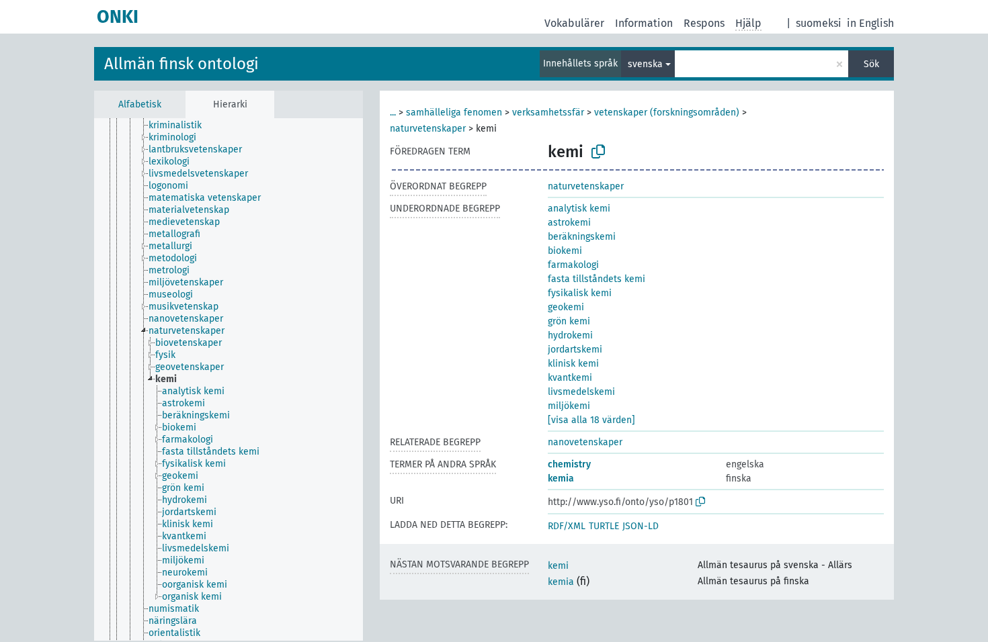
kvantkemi (570, 377)
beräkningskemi (582, 236)
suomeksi (818, 23)
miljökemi (569, 406)
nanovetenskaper (585, 442)
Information (644, 23)
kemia (561, 478)
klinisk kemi (573, 363)
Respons (704, 23)
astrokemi (569, 222)
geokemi (566, 307)
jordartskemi (575, 349)
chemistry (569, 464)
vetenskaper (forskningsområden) (666, 112)
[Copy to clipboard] (598, 152)
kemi (558, 565)
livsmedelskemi (581, 392)
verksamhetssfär (548, 112)
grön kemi (569, 321)
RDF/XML (566, 526)
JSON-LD (640, 526)
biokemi (565, 251)
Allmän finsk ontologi (181, 63)
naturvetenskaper (428, 128)
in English (870, 23)
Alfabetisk (139, 104)
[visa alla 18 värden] (591, 420)
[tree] (228, 379)
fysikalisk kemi (580, 293)
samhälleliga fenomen (454, 112)
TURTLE (604, 526)
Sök (871, 64)
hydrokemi (570, 335)
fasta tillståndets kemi (596, 279)
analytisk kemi (579, 208)
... (393, 112)
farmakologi (573, 265)
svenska (645, 64)
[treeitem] (181, 126)
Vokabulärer (574, 23)
